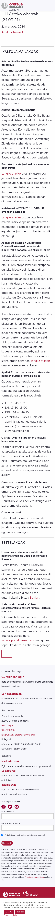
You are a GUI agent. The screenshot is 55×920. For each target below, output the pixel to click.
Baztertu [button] (20, 912)
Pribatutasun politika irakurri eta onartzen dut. (24, 835)
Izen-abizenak (7, 811)
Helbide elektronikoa (11, 823)
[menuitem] (51, 5)
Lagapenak (8, 770)
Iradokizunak (10, 761)
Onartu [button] (9, 912)
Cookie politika (10, 915)
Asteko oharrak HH (14, 32)
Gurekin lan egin (12, 677)
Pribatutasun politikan (34, 877)
